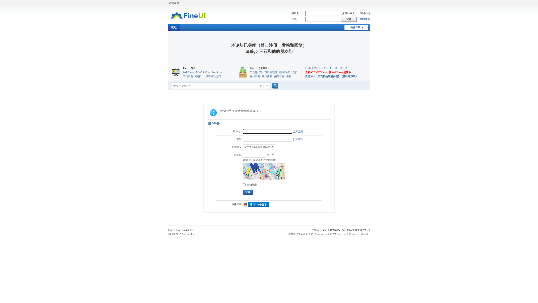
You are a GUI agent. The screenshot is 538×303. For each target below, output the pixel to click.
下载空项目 (271, 72)
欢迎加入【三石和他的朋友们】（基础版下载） (331, 76)
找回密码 (365, 13)
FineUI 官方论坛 (331, 230)
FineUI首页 (189, 68)
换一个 (270, 154)
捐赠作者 (279, 76)
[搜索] (275, 85)
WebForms (188, 72)
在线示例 (255, 76)
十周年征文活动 (212, 76)
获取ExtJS (284, 72)
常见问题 (188, 76)
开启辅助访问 (369, 3)
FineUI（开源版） (260, 68)
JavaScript (217, 72)
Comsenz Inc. (188, 234)
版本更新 (267, 76)
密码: (239, 139)
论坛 (174, 27)
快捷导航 (355, 27)
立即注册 (365, 19)
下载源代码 (256, 72)
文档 (294, 72)
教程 (288, 76)
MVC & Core (203, 72)
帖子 (262, 85)
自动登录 (350, 13)
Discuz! (185, 230)
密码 (294, 19)
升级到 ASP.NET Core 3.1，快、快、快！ (327, 68)
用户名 (295, 13)
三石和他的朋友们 (276, 51)
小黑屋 (315, 230)
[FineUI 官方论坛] (188, 21)
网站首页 (174, 2)
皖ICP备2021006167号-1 (355, 230)
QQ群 (198, 76)
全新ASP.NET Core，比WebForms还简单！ (329, 72)
